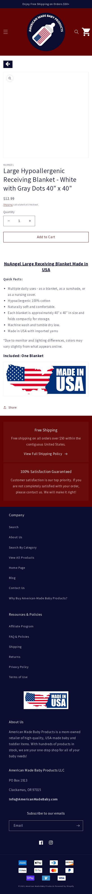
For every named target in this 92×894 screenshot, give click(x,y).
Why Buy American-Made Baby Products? (38, 598)
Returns (14, 657)
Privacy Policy (18, 667)
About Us (15, 537)
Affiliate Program (21, 626)
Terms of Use (18, 677)
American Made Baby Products (40, 886)
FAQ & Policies (19, 637)
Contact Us (17, 588)
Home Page (17, 568)
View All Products (21, 558)
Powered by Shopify (64, 886)
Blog (12, 578)
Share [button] (12, 407)
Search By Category (23, 547)
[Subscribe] (78, 825)
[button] (5, 32)
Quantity (9, 212)
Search (14, 527)
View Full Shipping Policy (43, 454)
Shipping (8, 204)
